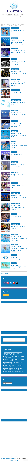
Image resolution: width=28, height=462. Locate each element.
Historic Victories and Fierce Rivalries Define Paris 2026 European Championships (14, 369)
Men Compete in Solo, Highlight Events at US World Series (18, 83)
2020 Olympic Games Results (17, 31)
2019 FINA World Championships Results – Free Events (19, 124)
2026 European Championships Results (13, 371)
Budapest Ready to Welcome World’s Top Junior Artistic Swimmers (14, 363)
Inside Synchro (14, 10)
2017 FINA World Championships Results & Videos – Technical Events (19, 249)
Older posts (4, 273)
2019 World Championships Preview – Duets (19, 145)
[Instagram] (7, 282)
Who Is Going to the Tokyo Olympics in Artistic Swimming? (17, 42)
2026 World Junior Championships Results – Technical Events (14, 360)
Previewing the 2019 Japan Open (17, 186)
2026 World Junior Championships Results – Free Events (14, 357)
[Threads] (17, 282)
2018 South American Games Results (17, 217)
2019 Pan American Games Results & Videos (18, 113)
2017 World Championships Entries (18, 258)
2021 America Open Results (17, 93)
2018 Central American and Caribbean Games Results (18, 207)
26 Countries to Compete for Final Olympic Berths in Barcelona (18, 62)
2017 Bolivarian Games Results (18, 227)
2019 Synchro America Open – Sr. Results (18, 165)
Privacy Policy (14, 456)
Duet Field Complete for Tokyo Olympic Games (18, 51)
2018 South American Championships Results (18, 196)
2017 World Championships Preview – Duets (19, 266)
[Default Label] (13, 282)
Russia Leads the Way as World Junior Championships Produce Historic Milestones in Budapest (13, 353)
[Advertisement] (14, 319)
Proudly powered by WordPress (8, 458)
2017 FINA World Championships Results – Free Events (19, 238)
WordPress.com (14, 460)
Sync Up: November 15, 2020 (18, 103)
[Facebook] (4, 282)
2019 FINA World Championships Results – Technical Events (19, 135)
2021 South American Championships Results (18, 72)
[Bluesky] (10, 282)
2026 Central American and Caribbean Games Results (13, 366)
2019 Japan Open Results (18, 175)
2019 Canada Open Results (17, 155)
